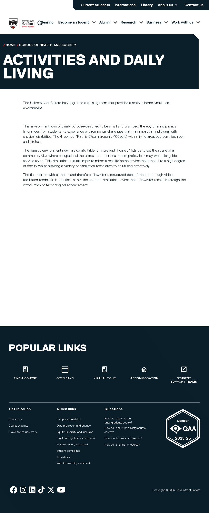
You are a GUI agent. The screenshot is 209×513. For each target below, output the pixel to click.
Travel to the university (23, 432)
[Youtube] (61, 490)
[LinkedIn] (32, 490)
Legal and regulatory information (76, 438)
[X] (51, 490)
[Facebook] (13, 490)
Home (11, 45)
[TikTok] (41, 490)
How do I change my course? (122, 444)
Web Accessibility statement (73, 463)
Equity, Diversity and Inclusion (75, 432)
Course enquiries (18, 425)
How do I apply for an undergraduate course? (118, 420)
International (125, 5)
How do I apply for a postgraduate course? (125, 430)
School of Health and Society (47, 45)
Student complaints (68, 450)
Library (147, 5)
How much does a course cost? (123, 438)
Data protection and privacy (74, 425)
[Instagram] (23, 490)
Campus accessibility (69, 419)
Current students (95, 5)
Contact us (194, 5)
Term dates (63, 457)
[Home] (21, 28)
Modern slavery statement (72, 444)
